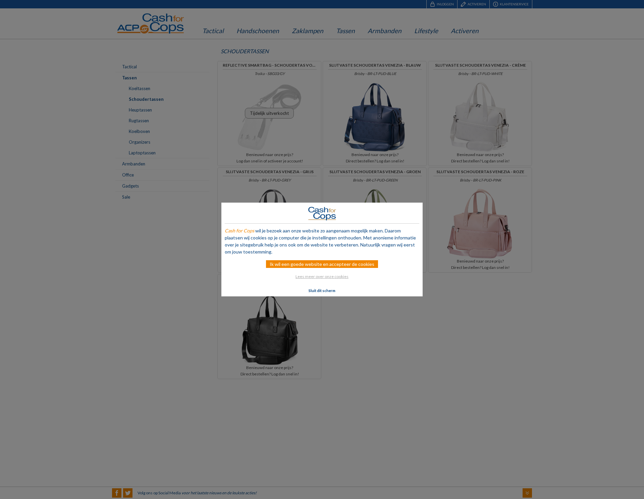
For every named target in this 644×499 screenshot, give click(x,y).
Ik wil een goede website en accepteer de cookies (322, 264)
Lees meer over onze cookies (322, 276)
